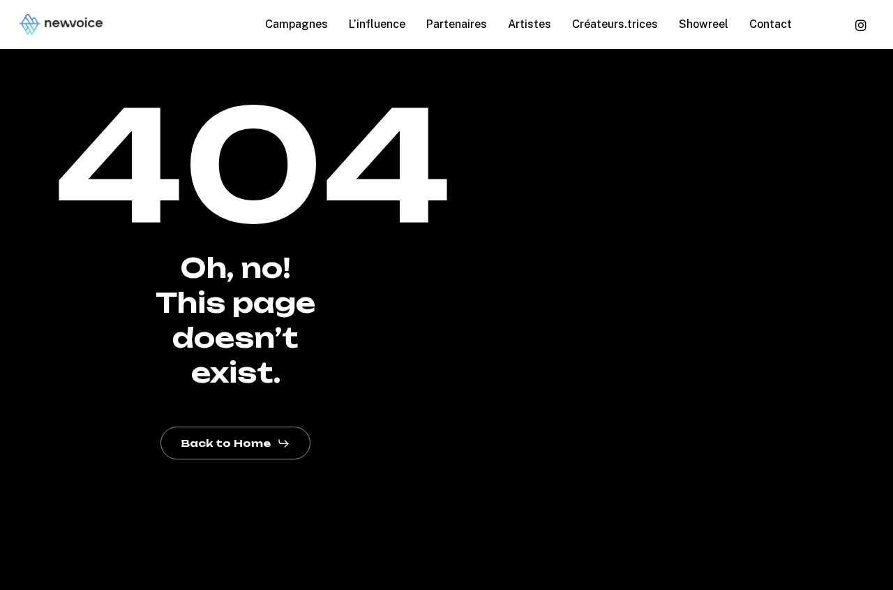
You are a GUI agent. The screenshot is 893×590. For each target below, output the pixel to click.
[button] (235, 443)
